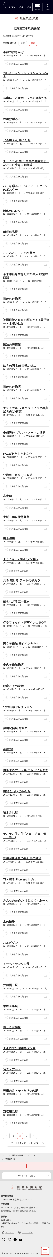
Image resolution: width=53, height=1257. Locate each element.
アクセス (9, 1232)
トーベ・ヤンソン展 (16, 963)
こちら (33, 1211)
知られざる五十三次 (16, 601)
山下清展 (9, 538)
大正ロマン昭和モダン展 (19, 1048)
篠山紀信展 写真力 (15, 728)
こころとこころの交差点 (19, 252)
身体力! (8, 749)
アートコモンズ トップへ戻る (25, 1143)
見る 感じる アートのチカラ (21, 580)
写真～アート (12, 1069)
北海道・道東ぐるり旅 (18, 474)
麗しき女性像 (12, 1027)
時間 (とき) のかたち (16, 791)
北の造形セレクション (18, 707)
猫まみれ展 (10, 812)
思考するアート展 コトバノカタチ (25, 770)
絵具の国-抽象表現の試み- (20, 365)
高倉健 (7, 496)
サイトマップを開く (26, 1176)
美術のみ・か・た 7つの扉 (20, 1090)
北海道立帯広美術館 (18, 64)
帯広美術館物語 (13, 664)
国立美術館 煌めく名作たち (21, 643)
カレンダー (27, 1232)
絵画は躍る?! (12, 119)
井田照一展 (10, 985)
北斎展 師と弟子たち (16, 140)
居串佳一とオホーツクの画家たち (25, 98)
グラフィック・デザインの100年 (24, 622)
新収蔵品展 (10, 231)
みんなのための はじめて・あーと (25, 900)
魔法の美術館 (12, 344)
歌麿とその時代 (13, 686)
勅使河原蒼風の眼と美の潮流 (22, 858)
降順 (23, 43)
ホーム (5, 1155)
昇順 (33, 43)
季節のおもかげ (13, 52)
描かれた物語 (12, 298)
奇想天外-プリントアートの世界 (24, 432)
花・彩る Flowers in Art (19, 879)
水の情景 (9, 921)
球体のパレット (13, 210)
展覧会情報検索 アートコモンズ (23, 1155)
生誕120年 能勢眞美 (16, 517)
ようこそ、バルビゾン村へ (20, 559)
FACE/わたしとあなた (17, 453)
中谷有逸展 (10, 1006)
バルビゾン (10, 942)
